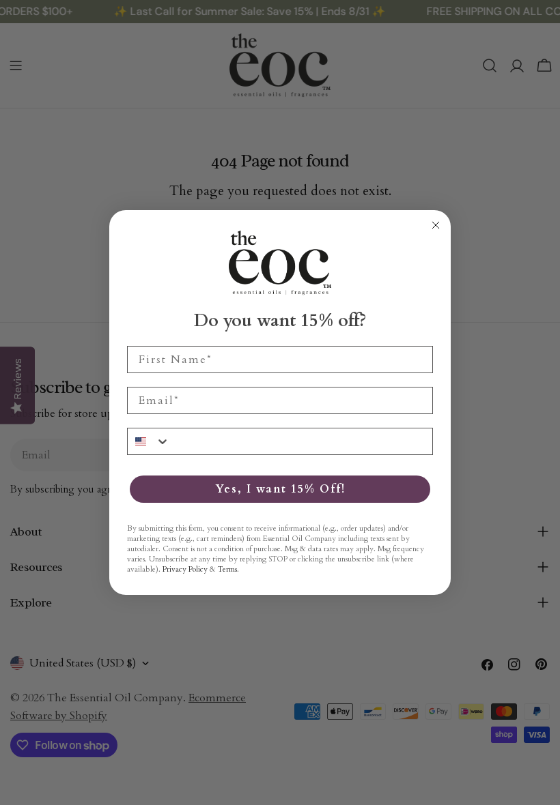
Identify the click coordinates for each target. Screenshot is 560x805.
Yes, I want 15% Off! (280, 489)
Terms (227, 569)
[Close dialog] (436, 225)
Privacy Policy (185, 569)
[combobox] (149, 441)
